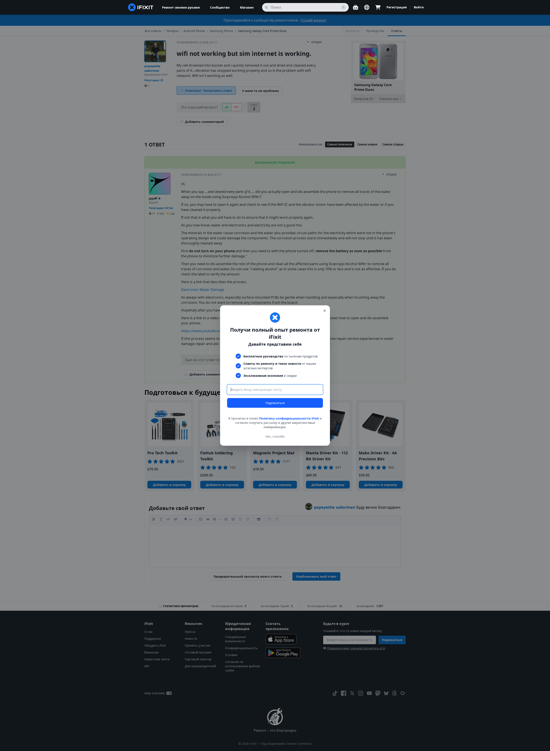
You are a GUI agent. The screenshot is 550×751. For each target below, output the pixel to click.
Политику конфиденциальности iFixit (289, 418)
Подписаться (275, 403)
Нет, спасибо (275, 436)
